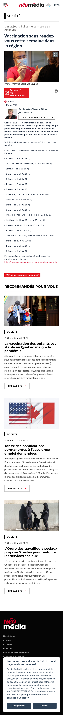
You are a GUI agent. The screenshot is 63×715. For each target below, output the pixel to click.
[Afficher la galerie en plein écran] (55, 54)
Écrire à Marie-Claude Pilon (37, 117)
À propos (7, 640)
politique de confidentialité (35, 694)
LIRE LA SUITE (15, 385)
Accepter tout (18, 705)
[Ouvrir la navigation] (5, 4)
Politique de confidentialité (16, 652)
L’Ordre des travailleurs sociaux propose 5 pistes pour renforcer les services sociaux (30, 552)
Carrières (7, 644)
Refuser (44, 705)
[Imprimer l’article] (56, 91)
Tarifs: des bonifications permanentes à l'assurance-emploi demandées (27, 449)
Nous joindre (9, 636)
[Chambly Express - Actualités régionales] (31, 5)
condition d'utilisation (18, 697)
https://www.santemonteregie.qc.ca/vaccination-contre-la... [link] (31, 262)
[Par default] (14, 623)
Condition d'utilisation (13, 656)
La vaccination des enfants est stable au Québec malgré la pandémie (30, 347)
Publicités (7, 648)
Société (13, 16)
